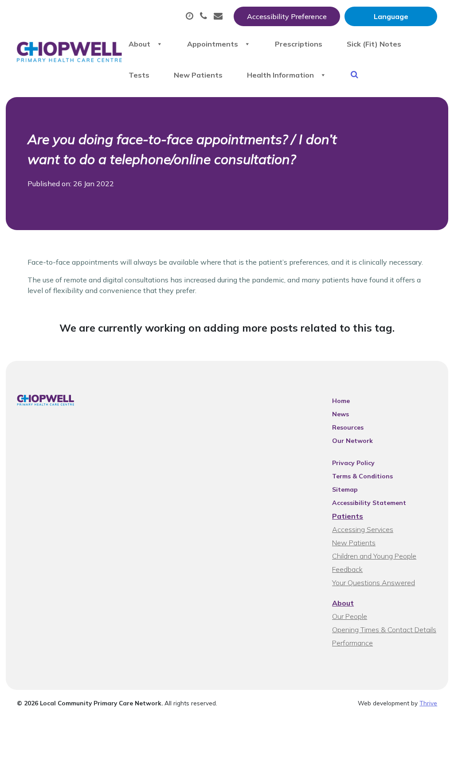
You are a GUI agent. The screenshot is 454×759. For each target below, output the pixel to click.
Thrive (428, 703)
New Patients (198, 74)
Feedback (347, 569)
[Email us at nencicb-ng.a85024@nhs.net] (219, 16)
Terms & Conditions (362, 476)
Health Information (280, 74)
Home (341, 401)
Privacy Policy (353, 463)
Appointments (212, 43)
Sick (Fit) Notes (374, 43)
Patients (347, 516)
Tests (139, 74)
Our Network (352, 441)
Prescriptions (298, 43)
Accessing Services (362, 529)
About (139, 43)
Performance (352, 642)
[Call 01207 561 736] (204, 16)
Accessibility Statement (369, 503)
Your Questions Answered (373, 582)
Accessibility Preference (287, 16)
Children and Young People (374, 556)
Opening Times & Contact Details (384, 629)
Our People (349, 616)
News (340, 414)
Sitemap (345, 489)
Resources (348, 427)
